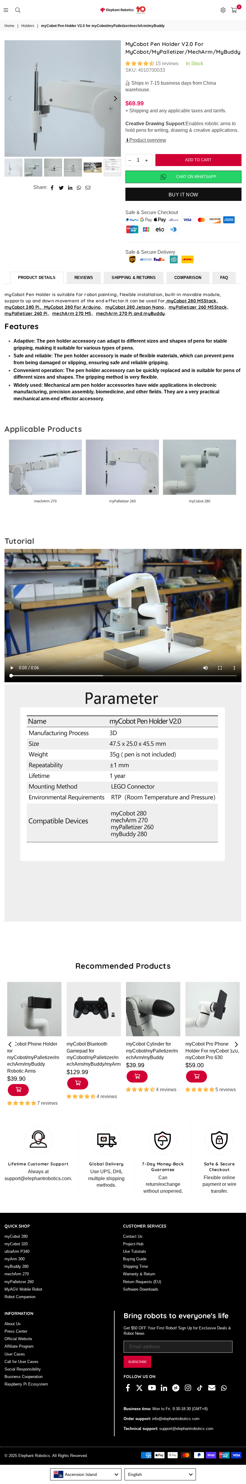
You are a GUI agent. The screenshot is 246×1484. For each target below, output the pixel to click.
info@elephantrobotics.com (175, 1418)
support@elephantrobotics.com (185, 1428)
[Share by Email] (88, 187)
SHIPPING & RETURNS (134, 277)
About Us (12, 1324)
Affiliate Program (19, 1346)
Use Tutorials (134, 1251)
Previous (9, 98)
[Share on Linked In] (70, 187)
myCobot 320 (16, 1244)
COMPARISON (188, 277)
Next (115, 98)
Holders (27, 26)
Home (9, 26)
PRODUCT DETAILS (37, 277)
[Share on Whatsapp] (79, 187)
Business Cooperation (23, 1376)
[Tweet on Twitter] (61, 187)
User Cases (14, 1354)
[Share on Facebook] (52, 187)
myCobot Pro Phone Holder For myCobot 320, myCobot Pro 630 (212, 1050)
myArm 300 (14, 1259)
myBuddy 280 (16, 1266)
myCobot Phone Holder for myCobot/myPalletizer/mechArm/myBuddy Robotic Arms (33, 1057)
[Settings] (223, 9)
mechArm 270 (16, 1274)
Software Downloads (140, 1289)
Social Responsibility (22, 1369)
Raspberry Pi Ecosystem (26, 1384)
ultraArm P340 (16, 1251)
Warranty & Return (139, 1274)
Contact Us (132, 1236)
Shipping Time (135, 1266)
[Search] (17, 9)
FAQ (224, 277)
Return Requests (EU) (142, 1282)
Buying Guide (134, 1259)
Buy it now (183, 194)
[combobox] (86, 1474)
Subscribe (137, 1362)
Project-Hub (133, 1244)
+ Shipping (136, 110)
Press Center (15, 1331)
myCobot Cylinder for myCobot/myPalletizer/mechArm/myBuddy (152, 1050)
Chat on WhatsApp (196, 176)
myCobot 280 (16, 1236)
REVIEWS (83, 277)
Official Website (18, 1339)
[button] (140, 63)
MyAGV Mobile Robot (23, 1289)
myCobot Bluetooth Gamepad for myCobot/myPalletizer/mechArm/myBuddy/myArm (94, 1054)
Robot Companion (19, 1297)
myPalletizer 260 (19, 1282)
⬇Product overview (145, 140)
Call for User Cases (21, 1361)
